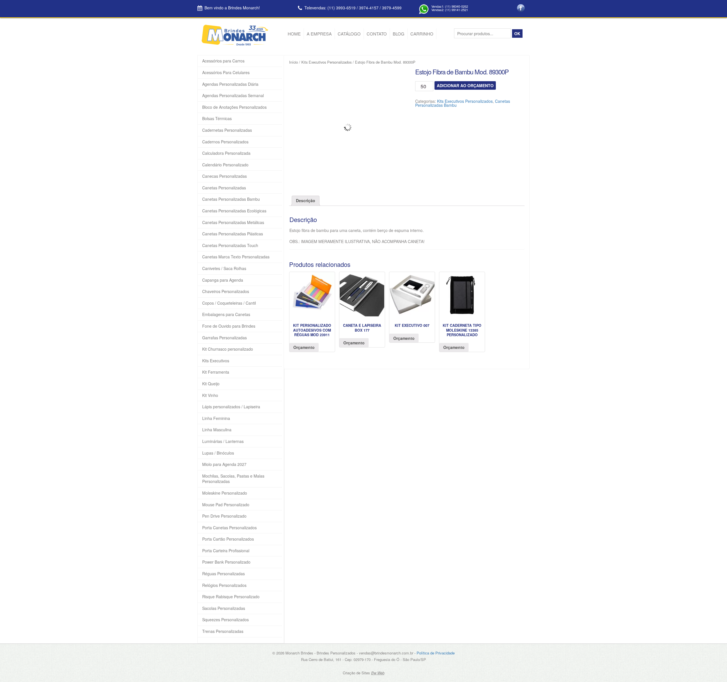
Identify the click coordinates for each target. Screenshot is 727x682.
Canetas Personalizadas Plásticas (232, 234)
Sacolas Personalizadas (223, 608)
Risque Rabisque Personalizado (231, 596)
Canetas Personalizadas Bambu (231, 199)
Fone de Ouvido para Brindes (228, 326)
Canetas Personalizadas (224, 188)
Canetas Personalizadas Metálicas (233, 222)
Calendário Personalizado (225, 165)
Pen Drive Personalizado (224, 516)
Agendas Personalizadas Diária (230, 84)
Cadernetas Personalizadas (227, 130)
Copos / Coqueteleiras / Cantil (229, 303)
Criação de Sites (356, 672)
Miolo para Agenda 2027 (224, 464)
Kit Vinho (210, 395)
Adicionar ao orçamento (465, 85)
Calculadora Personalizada (226, 153)
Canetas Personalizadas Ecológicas (234, 211)
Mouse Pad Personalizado (225, 504)
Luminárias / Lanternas (223, 441)
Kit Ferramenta (215, 372)
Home (294, 34)
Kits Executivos (215, 360)
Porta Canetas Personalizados (229, 527)
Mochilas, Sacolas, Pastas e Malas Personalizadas (233, 478)
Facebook (521, 8)
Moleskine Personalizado (224, 493)
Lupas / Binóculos (218, 453)
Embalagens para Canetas (226, 314)
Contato (377, 34)
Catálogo (349, 34)
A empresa (319, 34)
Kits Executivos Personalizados (326, 62)
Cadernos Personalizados (225, 142)
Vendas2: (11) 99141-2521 (449, 9)
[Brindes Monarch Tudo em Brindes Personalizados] (235, 44)
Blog (398, 34)
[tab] (305, 201)
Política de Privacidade (436, 653)
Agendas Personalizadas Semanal (233, 95)
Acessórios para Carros (223, 61)
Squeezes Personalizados (225, 619)
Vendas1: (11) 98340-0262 (449, 6)
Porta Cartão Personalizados (228, 539)
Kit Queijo (211, 383)
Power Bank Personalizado (226, 562)
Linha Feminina (216, 418)
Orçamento (304, 347)
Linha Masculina (216, 429)
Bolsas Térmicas (217, 118)
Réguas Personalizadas (223, 573)
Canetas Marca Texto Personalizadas (236, 257)
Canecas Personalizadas (224, 176)
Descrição (305, 200)
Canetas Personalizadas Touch (230, 245)
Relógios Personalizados (224, 585)
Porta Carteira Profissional (225, 550)
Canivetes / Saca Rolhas (224, 268)
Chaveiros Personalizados (225, 291)
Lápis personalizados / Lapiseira (231, 406)
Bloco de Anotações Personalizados (234, 107)
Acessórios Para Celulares (226, 72)
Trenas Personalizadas (222, 631)
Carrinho (421, 34)
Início (293, 62)
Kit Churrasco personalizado (227, 349)
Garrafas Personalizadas (224, 337)
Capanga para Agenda (222, 280)
